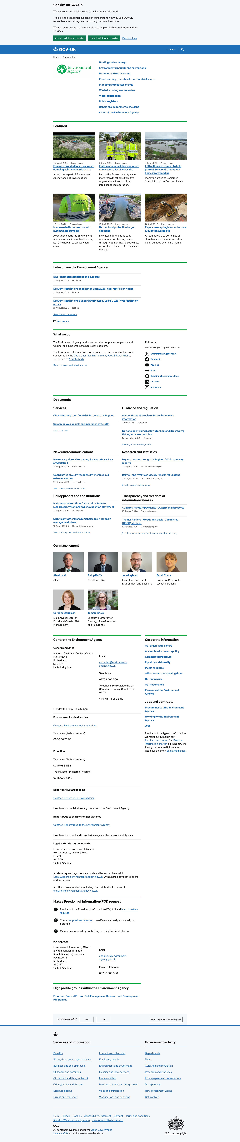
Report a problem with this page (166, 1019)
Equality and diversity (157, 662)
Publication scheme (156, 740)
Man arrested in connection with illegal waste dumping (72, 229)
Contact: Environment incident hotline (74, 725)
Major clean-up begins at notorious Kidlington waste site (165, 229)
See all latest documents (65, 314)
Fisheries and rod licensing (114, 73)
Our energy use (153, 679)
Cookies (77, 1116)
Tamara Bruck (96, 613)
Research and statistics (158, 1072)
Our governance (154, 684)
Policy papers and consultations (163, 1078)
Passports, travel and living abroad (118, 1084)
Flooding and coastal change (116, 84)
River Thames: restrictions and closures (76, 276)
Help (56, 1116)
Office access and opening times (164, 673)
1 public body (76, 359)
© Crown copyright (176, 1133)
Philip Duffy (95, 575)
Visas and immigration (111, 1090)
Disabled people (62, 1090)
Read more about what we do (70, 365)
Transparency (153, 1084)
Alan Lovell (60, 575)
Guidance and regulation (159, 1065)
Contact (118, 1116)
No (106, 1019)
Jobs (147, 725)
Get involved (152, 1097)
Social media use (176, 750)
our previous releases (80, 920)
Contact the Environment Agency (119, 112)
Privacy (66, 1116)
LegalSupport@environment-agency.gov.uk (78, 876)
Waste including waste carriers (117, 90)
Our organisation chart (158, 645)
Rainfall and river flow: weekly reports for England (151, 475)
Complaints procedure (158, 656)
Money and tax (107, 1078)
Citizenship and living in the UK (70, 1078)
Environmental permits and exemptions (122, 68)
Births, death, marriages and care (72, 1059)
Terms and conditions (138, 1116)
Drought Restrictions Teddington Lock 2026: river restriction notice (93, 288)
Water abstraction (110, 95)
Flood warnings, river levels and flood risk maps (126, 79)
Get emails (63, 321)
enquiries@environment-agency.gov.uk (75, 890)
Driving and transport (65, 1097)
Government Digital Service (107, 1120)
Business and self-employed (69, 1065)
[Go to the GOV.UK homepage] (64, 49)
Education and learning (112, 1053)
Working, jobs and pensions (114, 1097)
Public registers (108, 101)
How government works (158, 1090)
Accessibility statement (97, 1116)
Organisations (69, 57)
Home (56, 57)
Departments (152, 1053)
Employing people (109, 1059)
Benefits (58, 1053)
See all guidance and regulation (137, 444)
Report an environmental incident (119, 107)
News (148, 1059)
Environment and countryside (115, 1065)
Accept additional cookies (69, 38)
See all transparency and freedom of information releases (149, 533)
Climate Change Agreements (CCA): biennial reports (153, 507)
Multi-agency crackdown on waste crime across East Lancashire (119, 167)
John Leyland (130, 575)
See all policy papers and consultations (71, 532)
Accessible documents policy (162, 651)
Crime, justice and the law (68, 1084)
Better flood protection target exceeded (117, 229)
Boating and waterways (113, 62)
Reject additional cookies (104, 38)
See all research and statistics (136, 485)
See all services (60, 430)
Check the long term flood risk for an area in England (83, 415)
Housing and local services (114, 1072)
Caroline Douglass (64, 613)
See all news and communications (69, 488)
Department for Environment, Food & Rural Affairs (102, 355)
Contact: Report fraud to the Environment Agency (81, 824)
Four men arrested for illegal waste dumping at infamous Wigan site (73, 167)
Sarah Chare (164, 575)
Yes (89, 1019)
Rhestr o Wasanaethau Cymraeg (71, 1120)
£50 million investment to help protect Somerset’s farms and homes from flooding (163, 169)
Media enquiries (154, 668)
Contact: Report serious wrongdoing (73, 798)
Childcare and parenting (67, 1072)
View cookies (129, 38)
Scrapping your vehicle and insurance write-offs (81, 424)
